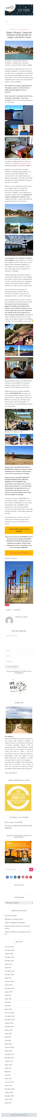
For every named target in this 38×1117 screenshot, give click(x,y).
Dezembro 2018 (9, 1016)
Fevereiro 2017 (9, 1082)
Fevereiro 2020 (9, 981)
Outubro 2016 (9, 1092)
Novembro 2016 (9, 1089)
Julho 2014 (8, 1103)
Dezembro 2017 (9, 1054)
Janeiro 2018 (8, 1051)
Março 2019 (8, 1009)
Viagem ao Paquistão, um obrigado (15, 922)
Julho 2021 (8, 967)
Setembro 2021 (9, 960)
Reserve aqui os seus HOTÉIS (13, 822)
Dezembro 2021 (9, 957)
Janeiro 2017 (8, 1085)
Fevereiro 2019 (9, 1012)
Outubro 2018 (9, 1023)
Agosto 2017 (8, 1065)
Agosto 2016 (8, 1099)
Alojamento (13, 29)
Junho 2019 (8, 999)
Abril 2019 (8, 1006)
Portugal (25, 29)
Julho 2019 (8, 995)
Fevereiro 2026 (9, 947)
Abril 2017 (8, 1075)
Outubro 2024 (9, 954)
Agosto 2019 (8, 992)
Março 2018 (8, 1044)
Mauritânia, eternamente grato (14, 919)
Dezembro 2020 (9, 971)
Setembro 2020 (9, 974)
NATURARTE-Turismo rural (21, 163)
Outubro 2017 (9, 1061)
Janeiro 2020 (8, 985)
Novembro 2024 (9, 950)
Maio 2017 (8, 1071)
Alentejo (8, 609)
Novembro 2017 (9, 1058)
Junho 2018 (8, 1033)
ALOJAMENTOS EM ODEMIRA (19, 553)
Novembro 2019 (9, 988)
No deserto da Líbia (11, 915)
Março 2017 (8, 1078)
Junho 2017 (8, 1068)
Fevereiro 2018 (9, 1047)
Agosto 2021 (8, 964)
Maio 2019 (8, 1002)
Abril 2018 (8, 1040)
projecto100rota (21, 617)
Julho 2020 (8, 978)
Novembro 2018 (9, 1019)
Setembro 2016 (9, 1096)
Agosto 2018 (8, 1030)
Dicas (20, 29)
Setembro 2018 (9, 1026)
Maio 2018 (8, 1037)
